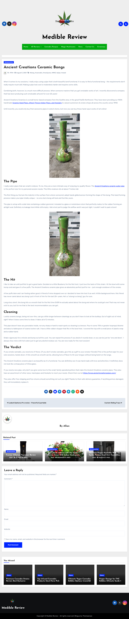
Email (6, 519)
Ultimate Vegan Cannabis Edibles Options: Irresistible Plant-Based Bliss (80, 581)
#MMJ (54, 73)
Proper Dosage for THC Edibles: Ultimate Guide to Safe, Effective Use (110, 581)
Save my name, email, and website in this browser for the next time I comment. (35, 539)
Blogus (77, 616)
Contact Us (90, 47)
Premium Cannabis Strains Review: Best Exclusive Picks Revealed (17, 581)
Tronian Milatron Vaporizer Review (21, 455)
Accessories (9, 62)
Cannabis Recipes (51, 47)
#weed (63, 73)
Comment (8, 479)
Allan (12, 73)
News (80, 47)
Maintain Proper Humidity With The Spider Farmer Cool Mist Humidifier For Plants (104, 455)
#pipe (59, 73)
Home (26, 47)
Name (6, 509)
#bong (32, 73)
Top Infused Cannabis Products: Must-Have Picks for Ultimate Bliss (48, 581)
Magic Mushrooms (68, 47)
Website (7, 529)
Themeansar (87, 616)
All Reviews (35, 47)
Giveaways (101, 47)
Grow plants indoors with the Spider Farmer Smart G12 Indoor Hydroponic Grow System (63, 455)
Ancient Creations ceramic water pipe (109, 186)
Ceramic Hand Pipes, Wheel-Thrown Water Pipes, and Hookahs (37, 103)
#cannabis (38, 73)
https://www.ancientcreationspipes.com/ (99, 373)
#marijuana (47, 73)
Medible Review (64, 37)
